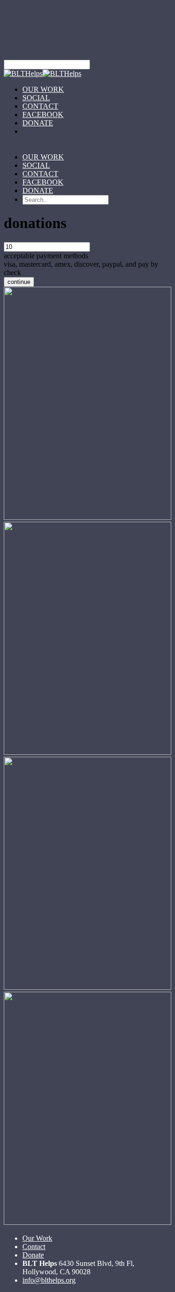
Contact (33, 1247)
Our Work (37, 1238)
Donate (33, 1255)
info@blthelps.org (49, 1280)
